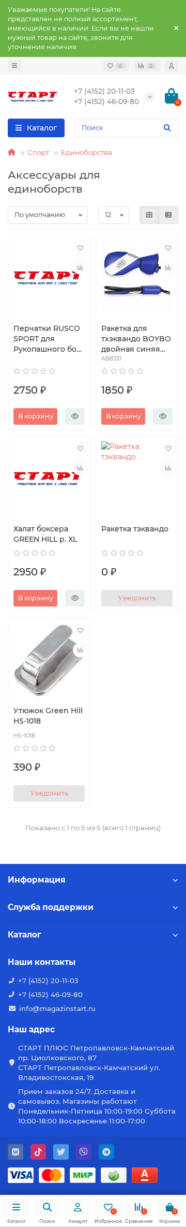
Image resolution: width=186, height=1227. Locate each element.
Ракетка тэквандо (134, 528)
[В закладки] (80, 247)
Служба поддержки (51, 907)
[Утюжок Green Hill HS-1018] (49, 660)
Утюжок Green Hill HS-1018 (48, 716)
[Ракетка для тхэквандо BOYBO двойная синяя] (137, 277)
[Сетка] (149, 215)
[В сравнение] (80, 267)
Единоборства (86, 152)
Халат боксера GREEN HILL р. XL (45, 534)
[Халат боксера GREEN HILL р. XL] (49, 478)
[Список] (168, 215)
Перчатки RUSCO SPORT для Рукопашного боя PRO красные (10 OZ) (47, 339)
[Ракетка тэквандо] (137, 478)
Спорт (38, 152)
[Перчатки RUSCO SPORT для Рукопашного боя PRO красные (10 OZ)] (49, 277)
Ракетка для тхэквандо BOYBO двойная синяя (136, 339)
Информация (37, 880)
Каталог (24, 935)
